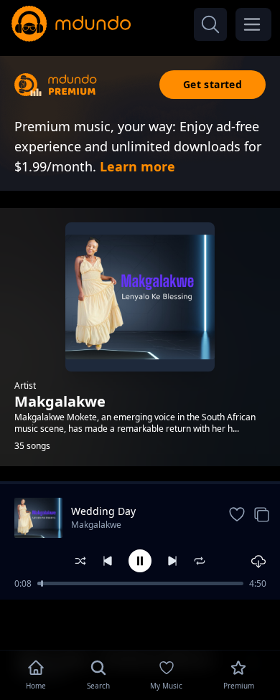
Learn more (137, 166)
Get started (212, 84)
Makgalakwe (96, 525)
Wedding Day (103, 511)
